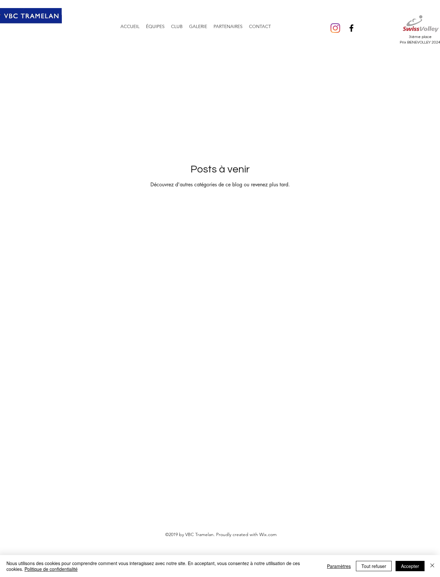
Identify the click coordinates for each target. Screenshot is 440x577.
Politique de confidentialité (51, 569)
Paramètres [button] (339, 566)
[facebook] (351, 28)
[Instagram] (335, 28)
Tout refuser (373, 566)
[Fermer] (432, 566)
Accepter (410, 566)
